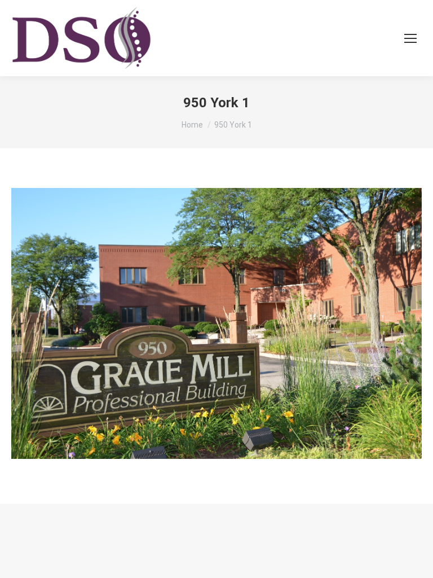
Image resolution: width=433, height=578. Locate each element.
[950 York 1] (216, 323)
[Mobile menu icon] (410, 38)
